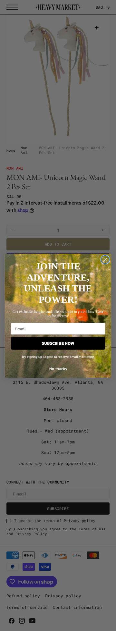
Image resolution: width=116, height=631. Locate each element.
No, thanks (58, 368)
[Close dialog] (105, 259)
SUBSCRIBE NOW (58, 343)
